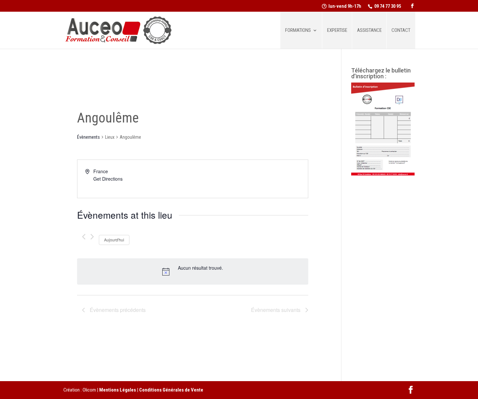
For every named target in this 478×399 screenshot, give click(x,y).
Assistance (369, 30)
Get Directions (108, 178)
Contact (401, 30)
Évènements (88, 137)
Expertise (337, 30)
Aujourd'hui (114, 239)
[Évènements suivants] (92, 237)
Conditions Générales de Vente (171, 390)
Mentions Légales (117, 390)
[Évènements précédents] (84, 237)
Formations (298, 30)
